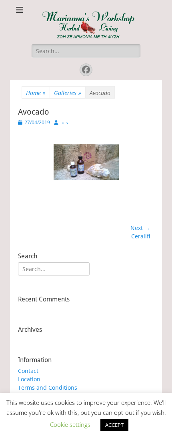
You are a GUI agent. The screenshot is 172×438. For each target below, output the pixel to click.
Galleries (67, 93)
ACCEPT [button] (114, 424)
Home (36, 93)
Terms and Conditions (47, 387)
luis (64, 122)
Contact (28, 371)
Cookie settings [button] (70, 424)
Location (29, 379)
